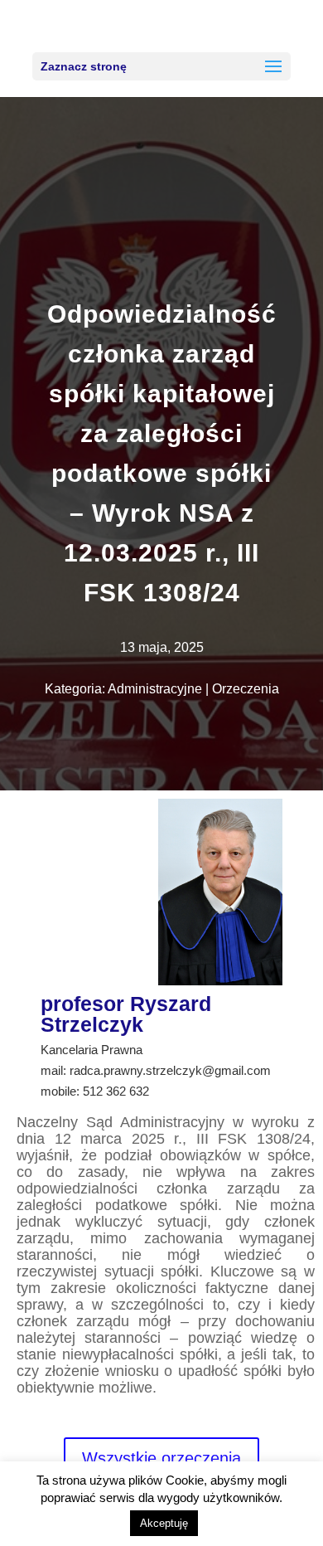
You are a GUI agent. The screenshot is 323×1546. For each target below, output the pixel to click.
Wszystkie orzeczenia (161, 1458)
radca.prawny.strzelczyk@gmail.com (170, 1070)
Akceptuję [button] (164, 1523)
